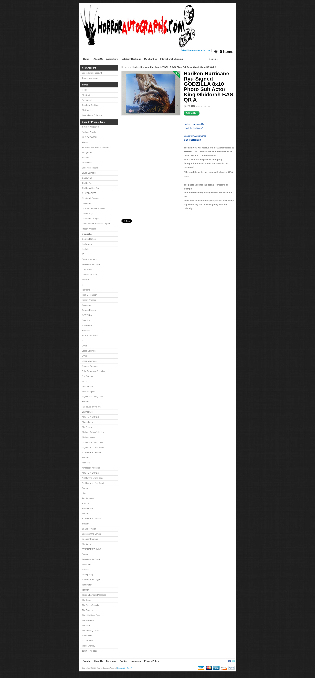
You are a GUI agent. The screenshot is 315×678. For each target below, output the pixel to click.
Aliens (85, 142)
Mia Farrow (87, 427)
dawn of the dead (89, 274)
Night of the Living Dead (93, 397)
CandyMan (87, 178)
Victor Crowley (88, 646)
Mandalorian (87, 422)
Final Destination (89, 295)
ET (83, 285)
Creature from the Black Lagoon (96, 224)
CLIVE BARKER (89, 193)
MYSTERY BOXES (90, 417)
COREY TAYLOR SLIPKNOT (94, 208)
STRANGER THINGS (91, 452)
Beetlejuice (87, 163)
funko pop (86, 305)
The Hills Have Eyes (91, 615)
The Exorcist (87, 610)
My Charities (87, 110)
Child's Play (87, 183)
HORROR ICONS (90, 335)
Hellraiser (86, 249)
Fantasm (86, 290)
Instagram (136, 661)
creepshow (87, 269)
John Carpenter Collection (93, 371)
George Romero (89, 239)
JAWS (84, 346)
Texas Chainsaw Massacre (94, 595)
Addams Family (89, 132)
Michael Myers (88, 391)
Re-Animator (87, 508)
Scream (85, 402)
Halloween (87, 244)
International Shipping (92, 115)
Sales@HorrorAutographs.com (195, 50)
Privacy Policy (151, 661)
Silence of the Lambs (91, 534)
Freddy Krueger (89, 229)
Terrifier (85, 569)
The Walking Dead (90, 630)
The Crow (86, 600)
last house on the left (91, 407)
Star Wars (86, 544)
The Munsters (88, 620)
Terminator (87, 564)
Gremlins (86, 320)
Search (86, 661)
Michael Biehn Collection (93, 432)
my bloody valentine (91, 468)
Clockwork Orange (90, 198)
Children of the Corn (91, 188)
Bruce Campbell (89, 173)
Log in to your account (92, 73)
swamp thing (87, 575)
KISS (84, 381)
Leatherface (87, 386)
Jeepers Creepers (90, 366)
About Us (86, 95)
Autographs (87, 152)
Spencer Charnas (90, 539)
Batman (85, 157)
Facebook (111, 661)
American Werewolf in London (95, 147)
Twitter (123, 661)
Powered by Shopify (124, 668)
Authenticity (87, 100)
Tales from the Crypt (91, 264)
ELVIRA (85, 280)
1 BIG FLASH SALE (90, 127)
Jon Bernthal (87, 376)
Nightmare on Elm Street (93, 447)
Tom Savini (87, 636)
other (84, 493)
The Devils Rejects (90, 605)
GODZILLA (87, 234)
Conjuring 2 (87, 203)
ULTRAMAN (87, 641)
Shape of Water (89, 529)
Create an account (90, 78)
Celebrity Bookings (90, 105)
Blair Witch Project (90, 168)
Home (84, 90)
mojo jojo (86, 463)
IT (83, 254)
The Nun (86, 625)
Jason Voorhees (89, 259)
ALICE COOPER (89, 137)
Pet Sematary (88, 498)
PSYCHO (86, 503)
